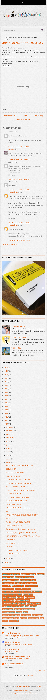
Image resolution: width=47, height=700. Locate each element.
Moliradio (17, 609)
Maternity (5, 577)
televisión (5, 621)
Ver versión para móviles (23, 120)
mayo (8, 452)
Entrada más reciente (9, 116)
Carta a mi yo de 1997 (18, 326)
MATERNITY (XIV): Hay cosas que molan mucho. (21, 533)
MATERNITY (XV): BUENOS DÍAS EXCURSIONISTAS (22, 515)
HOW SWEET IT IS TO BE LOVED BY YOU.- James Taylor (23, 536)
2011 (6, 417)
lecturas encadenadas (8, 612)
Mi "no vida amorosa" (23, 592)
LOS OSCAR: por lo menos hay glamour (18, 483)
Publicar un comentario (10, 244)
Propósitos (30, 603)
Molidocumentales (25, 580)
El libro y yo (32, 574)
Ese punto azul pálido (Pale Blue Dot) (17, 657)
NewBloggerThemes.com (17, 693)
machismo (19, 612)
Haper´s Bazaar (26, 615)
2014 (6, 406)
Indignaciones (19, 577)
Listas (27, 606)
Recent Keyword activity (9, 597)
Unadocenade (19, 583)
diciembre (9, 427)
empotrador (23, 618)
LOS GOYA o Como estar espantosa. (17, 550)
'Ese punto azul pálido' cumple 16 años (17, 658)
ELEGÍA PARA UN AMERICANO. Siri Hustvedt (19, 465)
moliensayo (20, 597)
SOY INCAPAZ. (10, 547)
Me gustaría (18, 595)
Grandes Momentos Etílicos (23, 589)
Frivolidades (40, 574)
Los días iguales (29, 597)
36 (7, 511)
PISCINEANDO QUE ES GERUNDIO (16, 501)
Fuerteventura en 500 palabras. (11, 615)
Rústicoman (22, 603)
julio (8, 445)
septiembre (10, 438)
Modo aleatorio (28, 37)
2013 (6, 410)
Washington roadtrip (18, 586)
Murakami (40, 615)
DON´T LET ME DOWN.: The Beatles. (23, 43)
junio (8, 448)
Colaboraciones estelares (22, 600)
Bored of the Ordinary (11, 651)
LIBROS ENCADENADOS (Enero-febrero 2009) (20, 490)
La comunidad (7, 586)
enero (8, 558)
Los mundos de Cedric (9, 592)
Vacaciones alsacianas (28, 609)
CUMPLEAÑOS (10, 540)
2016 (6, 399)
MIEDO (8, 519)
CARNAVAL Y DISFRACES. (13, 494)
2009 (6, 424)
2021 (6, 382)
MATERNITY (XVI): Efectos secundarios (18, 508)
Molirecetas (33, 606)
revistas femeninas (34, 618)
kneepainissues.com (31, 693)
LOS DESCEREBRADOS (19, 337)
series (41, 618)
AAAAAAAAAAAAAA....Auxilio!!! (16, 487)
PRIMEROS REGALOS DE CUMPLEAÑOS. (18, 522)
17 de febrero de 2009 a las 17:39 (19, 179)
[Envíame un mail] (23, 21)
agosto (8, 441)
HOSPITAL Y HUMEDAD (13, 476)
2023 (6, 375)
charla (17, 618)
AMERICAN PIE (10, 543)
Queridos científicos (36, 592)
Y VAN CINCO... (16, 348)
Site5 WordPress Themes (20, 690)
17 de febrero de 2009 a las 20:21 (19, 190)
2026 (6, 367)
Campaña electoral (8, 595)
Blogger (30, 675)
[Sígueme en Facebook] (17, 21)
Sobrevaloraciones (8, 609)
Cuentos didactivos (8, 606)
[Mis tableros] (35, 21)
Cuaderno (37, 603)
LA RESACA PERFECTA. (13, 554)
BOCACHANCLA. (11, 469)
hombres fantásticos (8, 589)
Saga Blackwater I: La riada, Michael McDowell (19, 644)
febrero (8, 462)
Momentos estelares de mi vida (11, 574)
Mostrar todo (42, 670)
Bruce (33, 580)
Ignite (33, 615)
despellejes (28, 586)
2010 (6, 421)
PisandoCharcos (27, 595)
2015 (6, 403)
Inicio (25, 116)
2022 (6, 378)
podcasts (16, 580)
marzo (8, 459)
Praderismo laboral (8, 600)
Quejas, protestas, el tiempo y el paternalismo (20, 529)
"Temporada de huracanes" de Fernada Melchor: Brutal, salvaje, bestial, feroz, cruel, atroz (22, 636)
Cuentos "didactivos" (30, 583)
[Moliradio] (29, 21)
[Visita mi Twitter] (11, 21)
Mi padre (35, 586)
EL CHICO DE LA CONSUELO (14, 664)
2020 (6, 385)
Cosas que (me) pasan (22, 686)
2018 (6, 392)
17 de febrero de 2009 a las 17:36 (19, 147)
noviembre (10, 431)
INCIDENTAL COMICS (12, 649)
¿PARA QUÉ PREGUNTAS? (14, 526)
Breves (25, 612)
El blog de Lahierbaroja (12, 642)
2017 (6, 396)
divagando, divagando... (12, 633)
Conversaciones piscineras (10, 603)
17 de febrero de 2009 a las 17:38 (19, 160)
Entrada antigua (39, 116)
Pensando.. (24, 574)
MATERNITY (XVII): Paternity (15, 473)
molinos (11, 149)
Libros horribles (19, 606)
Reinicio (7, 666)
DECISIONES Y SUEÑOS (13, 504)
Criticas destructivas (8, 583)
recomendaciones (7, 580)
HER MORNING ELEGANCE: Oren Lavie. (18, 480)
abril (8, 455)
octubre (9, 434)
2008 (6, 563)
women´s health (13, 621)
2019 (6, 389)
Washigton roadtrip (8, 618)
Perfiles (12, 577)
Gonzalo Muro (13, 192)
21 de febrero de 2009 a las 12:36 (19, 223)
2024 (6, 371)
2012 (6, 413)
